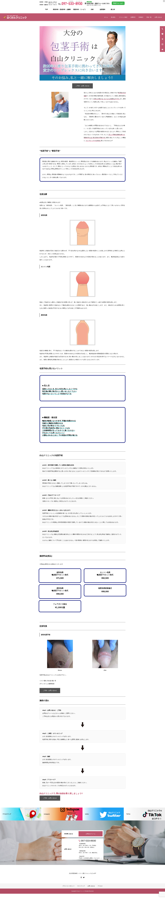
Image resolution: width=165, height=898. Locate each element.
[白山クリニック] (14, 17)
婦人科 (113, 9)
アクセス (100, 886)
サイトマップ (81, 886)
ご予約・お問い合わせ (82, 86)
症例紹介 (141, 17)
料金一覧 (149, 17)
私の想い (113, 17)
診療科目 (133, 17)
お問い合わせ (158, 17)
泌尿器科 (102, 9)
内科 (92, 9)
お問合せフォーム (90, 833)
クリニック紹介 (123, 17)
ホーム (106, 17)
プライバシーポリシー (68, 886)
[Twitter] (84, 877)
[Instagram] (81, 877)
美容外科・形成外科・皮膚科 (62, 9)
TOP (46, 9)
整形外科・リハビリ (79, 9)
